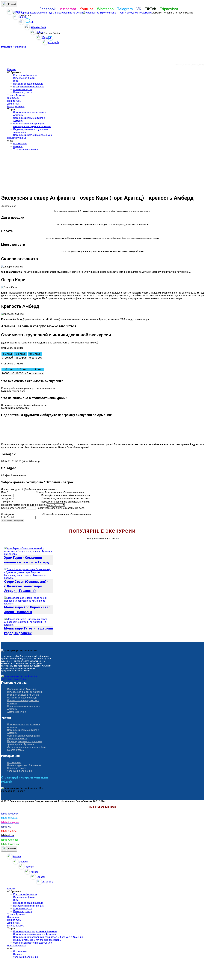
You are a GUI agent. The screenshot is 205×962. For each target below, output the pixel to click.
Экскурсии (13, 98)
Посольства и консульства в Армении (23, 702)
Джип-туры (13, 103)
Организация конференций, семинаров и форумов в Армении (32, 125)
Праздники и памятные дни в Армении (23, 707)
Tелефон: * (7, 501)
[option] (105, 856)
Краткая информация (25, 75)
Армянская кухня (22, 89)
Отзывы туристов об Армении (24, 765)
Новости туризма (16, 137)
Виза (15, 80)
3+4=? (4, 517)
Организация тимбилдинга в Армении (23, 731)
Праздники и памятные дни (28, 86)
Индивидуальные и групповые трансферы (37, 939)
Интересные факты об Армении (25, 692)
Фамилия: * (7, 495)
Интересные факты (24, 78)
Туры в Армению (16, 95)
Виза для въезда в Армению (23, 694)
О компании (20, 143)
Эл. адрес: (7, 498)
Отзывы (18, 146)
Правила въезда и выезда (28, 83)
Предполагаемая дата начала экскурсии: (24, 504)
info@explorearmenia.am (14, 47)
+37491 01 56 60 (38, 27)
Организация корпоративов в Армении (23, 726)
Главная (11, 69)
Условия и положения (25, 149)
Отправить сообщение (12, 520)
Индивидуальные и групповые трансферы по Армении (24, 743)
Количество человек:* (13, 508)
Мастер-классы (15, 106)
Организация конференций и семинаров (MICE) (23, 737)
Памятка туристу (22, 92)
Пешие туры (14, 100)
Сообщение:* (8, 514)
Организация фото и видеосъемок (32, 135)
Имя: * (4, 492)
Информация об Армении (21, 689)
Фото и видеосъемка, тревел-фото (26, 747)
